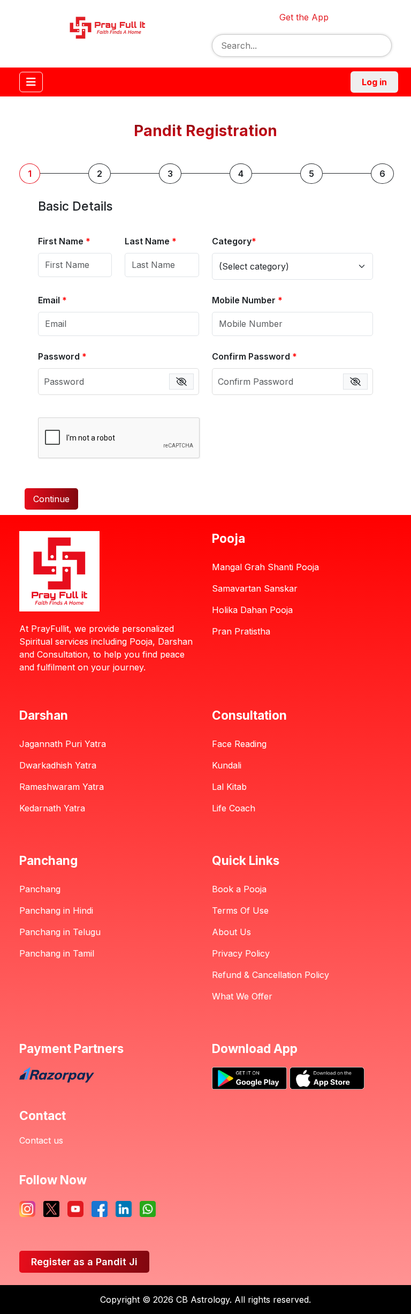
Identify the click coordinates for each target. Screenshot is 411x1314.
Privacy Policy (241, 953)
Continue (51, 499)
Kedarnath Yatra (52, 808)
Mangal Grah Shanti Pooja (265, 567)
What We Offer (242, 996)
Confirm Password (254, 356)
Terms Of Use (240, 910)
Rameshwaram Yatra (61, 786)
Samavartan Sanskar (255, 588)
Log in (374, 82)
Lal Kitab (229, 786)
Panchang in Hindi (56, 910)
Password (62, 356)
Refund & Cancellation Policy (270, 974)
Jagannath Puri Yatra (62, 743)
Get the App (304, 17)
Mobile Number (247, 300)
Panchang (39, 889)
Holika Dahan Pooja (252, 609)
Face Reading (239, 743)
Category (234, 241)
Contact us (41, 1140)
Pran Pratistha (241, 631)
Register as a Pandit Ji (84, 1261)
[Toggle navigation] (31, 82)
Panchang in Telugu (60, 932)
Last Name (151, 241)
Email (52, 300)
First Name (64, 241)
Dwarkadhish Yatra (57, 765)
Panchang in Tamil (56, 953)
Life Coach (233, 808)
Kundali (226, 765)
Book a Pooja (239, 889)
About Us (231, 932)
